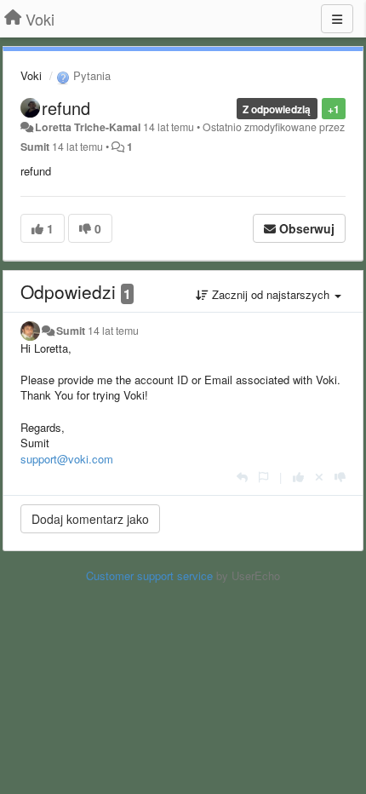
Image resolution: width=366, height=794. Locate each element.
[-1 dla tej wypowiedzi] (340, 477)
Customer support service (149, 575)
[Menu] (337, 18)
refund (66, 107)
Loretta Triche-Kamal (87, 127)
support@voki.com (66, 459)
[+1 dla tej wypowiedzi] (298, 477)
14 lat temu (113, 330)
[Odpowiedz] (242, 477)
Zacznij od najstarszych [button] (271, 294)
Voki (31, 75)
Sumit (34, 146)
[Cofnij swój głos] (319, 477)
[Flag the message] (263, 477)
